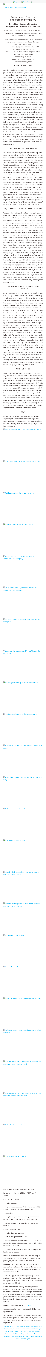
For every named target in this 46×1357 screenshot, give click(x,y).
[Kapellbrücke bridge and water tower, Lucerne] (23, 904)
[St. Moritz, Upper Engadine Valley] (23, 588)
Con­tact (29, 1305)
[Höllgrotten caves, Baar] (23, 1030)
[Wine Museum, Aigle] (23, 777)
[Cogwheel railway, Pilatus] (23, 712)
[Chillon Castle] (23, 1155)
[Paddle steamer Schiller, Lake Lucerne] (23, 523)
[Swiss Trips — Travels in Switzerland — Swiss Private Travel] (19, 7)
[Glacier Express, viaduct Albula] (23, 1093)
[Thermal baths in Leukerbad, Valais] (23, 965)
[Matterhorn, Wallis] (23, 839)
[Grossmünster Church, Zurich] (23, 460)
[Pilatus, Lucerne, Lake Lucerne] (23, 651)
